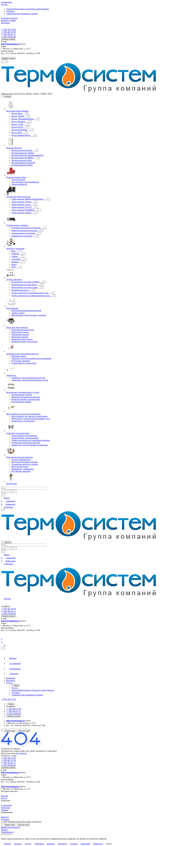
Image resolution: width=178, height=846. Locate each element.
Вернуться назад (8, 753)
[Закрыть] (3, 648)
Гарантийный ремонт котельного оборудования (27, 9)
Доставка (10, 11)
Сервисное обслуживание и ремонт (22, 14)
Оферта (4, 830)
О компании (6, 805)
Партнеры (5, 808)
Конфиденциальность (10, 827)
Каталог (4, 796)
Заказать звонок (8, 39)
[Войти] (2, 636)
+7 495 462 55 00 (8, 29)
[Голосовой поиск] (8, 491)
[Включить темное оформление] (4, 61)
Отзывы (4, 810)
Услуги (4, 798)
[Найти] (14, 491)
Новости (5, 817)
